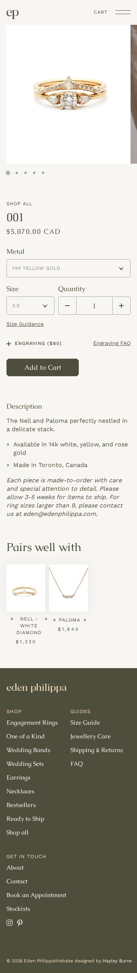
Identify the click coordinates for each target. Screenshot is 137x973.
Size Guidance (25, 324)
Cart (101, 12)
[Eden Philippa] (12, 14)
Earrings (18, 777)
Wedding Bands (28, 750)
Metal (15, 251)
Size (12, 289)
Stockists (18, 908)
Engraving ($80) (38, 343)
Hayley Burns (117, 960)
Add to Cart (42, 367)
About (15, 867)
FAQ (76, 763)
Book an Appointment (36, 895)
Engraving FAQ (112, 343)
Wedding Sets (25, 763)
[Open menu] (123, 12)
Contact (16, 881)
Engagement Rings (32, 722)
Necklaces (20, 791)
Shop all (19, 203)
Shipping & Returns (96, 750)
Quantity (71, 289)
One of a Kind (25, 736)
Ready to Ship (25, 818)
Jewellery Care (90, 736)
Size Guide (85, 722)
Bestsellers (21, 805)
